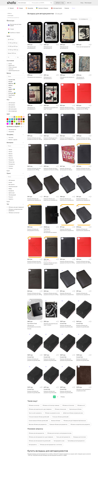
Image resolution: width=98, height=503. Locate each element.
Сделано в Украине (43, 8)
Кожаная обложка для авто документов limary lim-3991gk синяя (51, 169)
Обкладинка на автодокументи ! (48, 78)
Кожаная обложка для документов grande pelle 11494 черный (66, 326)
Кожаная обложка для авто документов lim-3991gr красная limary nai (83, 108)
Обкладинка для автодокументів (31, 47)
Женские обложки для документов (37, 424)
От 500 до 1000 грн (13, 50)
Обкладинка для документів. (34, 77)
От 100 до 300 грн (12, 43)
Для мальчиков (12, 109)
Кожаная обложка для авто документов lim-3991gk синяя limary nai (67, 138)
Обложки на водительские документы (80, 424)
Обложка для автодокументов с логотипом (51, 444)
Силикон (11, 166)
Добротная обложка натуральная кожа (73, 413)
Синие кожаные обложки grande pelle (38, 420)
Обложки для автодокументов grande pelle (40, 441)
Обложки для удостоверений (16, 207)
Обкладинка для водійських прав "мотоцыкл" (51, 108)
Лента (73, 8)
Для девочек (12, 107)
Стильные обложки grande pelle (60, 417)
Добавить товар (60, 3)
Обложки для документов (13, 17)
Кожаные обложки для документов (58, 424)
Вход (82, 3)
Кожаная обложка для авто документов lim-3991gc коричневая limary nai (34, 169)
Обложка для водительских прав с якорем (51, 324)
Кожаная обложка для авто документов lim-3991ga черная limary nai (50, 138)
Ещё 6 (8, 170)
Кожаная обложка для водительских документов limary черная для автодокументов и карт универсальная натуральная (83, 230)
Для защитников (57, 8)
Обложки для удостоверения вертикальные (74, 420)
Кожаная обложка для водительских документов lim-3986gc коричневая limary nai (50, 199)
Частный (11, 137)
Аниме (10, 182)
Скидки (21, 8)
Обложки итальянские (60, 409)
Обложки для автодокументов (36, 433)
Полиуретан (12, 164)
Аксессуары (10, 15)
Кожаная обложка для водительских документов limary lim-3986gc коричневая (34, 199)
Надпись (11, 199)
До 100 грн (11, 39)
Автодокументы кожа (59, 441)
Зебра (10, 188)
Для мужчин (12, 105)
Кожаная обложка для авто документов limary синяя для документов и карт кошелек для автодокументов (83, 169)
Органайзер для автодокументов (76, 441)
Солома (11, 168)
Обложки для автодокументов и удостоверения (41, 437)
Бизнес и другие (13, 139)
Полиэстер (11, 162)
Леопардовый (12, 195)
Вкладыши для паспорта (79, 437)
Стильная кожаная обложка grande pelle (39, 417)
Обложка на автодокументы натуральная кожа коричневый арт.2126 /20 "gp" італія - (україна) (83, 390)
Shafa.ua (10, 13)
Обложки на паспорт (34, 405)
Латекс (10, 151)
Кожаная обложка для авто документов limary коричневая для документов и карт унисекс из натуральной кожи (51, 263)
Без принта (11, 184)
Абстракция (12, 180)
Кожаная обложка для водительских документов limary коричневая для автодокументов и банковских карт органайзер (67, 230)
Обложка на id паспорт (68, 405)
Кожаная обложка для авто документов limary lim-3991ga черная (34, 138)
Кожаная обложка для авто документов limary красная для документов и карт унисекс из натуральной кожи (34, 262)
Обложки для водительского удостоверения (40, 409)
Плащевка (11, 160)
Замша (10, 149)
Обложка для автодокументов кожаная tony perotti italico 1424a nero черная (51, 231)
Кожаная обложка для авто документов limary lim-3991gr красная (67, 108)
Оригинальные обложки (75, 409)
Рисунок (11, 197)
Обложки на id (81, 405)
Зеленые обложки (55, 420)
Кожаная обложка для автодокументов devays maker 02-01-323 (66, 169)
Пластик (11, 158)
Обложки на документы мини (52, 413)
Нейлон (11, 156)
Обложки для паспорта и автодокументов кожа (59, 433)
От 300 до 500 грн (13, 46)
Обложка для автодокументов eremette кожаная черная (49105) (34, 326)
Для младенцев (13, 111)
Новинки (67, 8)
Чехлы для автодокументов (63, 437)
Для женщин (12, 102)
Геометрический (13, 186)
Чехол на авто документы (35, 413)
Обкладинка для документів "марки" (67, 78)
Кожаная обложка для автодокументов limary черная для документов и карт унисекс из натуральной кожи (34, 230)
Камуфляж (11, 190)
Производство (12, 129)
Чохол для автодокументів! (83, 47)
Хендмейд (30, 8)
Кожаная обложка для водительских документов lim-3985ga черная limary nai (83, 199)
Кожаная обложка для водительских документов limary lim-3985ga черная (66, 199)
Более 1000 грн (12, 53)
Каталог (12, 8)
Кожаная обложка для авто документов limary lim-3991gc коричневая (83, 138)
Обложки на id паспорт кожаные (51, 405)
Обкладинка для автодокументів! (48, 47)
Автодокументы (33, 444)
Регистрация (88, 3)
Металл (10, 153)
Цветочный (11, 193)
